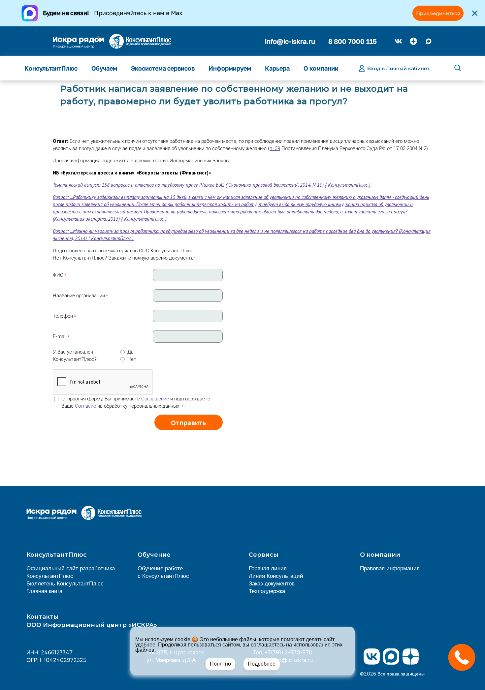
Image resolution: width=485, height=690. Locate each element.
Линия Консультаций (276, 575)
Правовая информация (390, 568)
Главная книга (44, 590)
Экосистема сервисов (163, 68)
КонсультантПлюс (51, 68)
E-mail (59, 336)
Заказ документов (272, 583)
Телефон (63, 316)
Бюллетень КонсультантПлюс (65, 583)
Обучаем (104, 68)
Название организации (79, 295)
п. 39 (275, 148)
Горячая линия (268, 568)
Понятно (220, 664)
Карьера (277, 68)
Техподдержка (267, 590)
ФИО (58, 275)
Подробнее (261, 664)
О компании (321, 68)
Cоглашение (155, 399)
